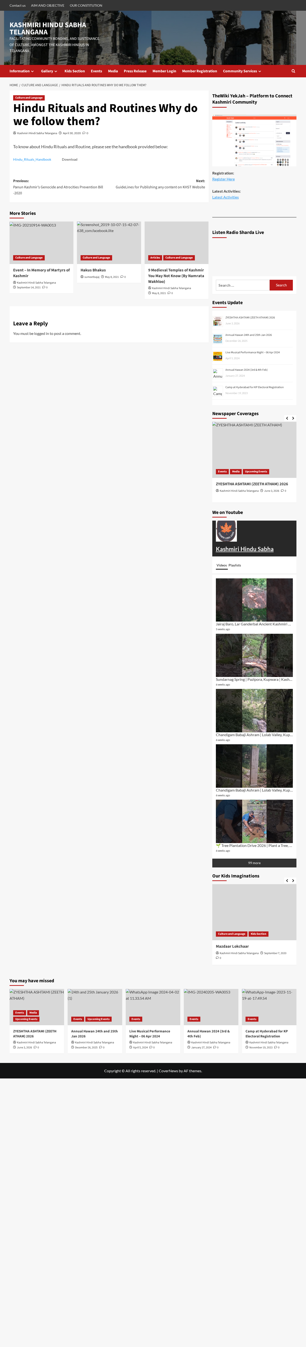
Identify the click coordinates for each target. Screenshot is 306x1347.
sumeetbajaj (91, 277)
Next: (160, 184)
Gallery (47, 71)
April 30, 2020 (72, 133)
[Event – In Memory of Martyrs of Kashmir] (41, 243)
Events (96, 71)
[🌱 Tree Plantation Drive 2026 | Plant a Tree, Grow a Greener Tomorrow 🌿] (254, 821)
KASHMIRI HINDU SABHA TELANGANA (48, 28)
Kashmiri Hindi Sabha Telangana (37, 133)
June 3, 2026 (271, 491)
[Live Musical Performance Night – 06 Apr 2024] (153, 1007)
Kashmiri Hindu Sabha (245, 548)
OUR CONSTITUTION (86, 5)
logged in (41, 333)
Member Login (164, 71)
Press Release (135, 71)
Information (20, 71)
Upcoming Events (256, 472)
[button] (293, 71)
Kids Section (75, 71)
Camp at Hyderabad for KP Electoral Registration (254, 387)
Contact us (18, 5)
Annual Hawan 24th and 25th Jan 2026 (248, 335)
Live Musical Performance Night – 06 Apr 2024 (252, 352)
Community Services (240, 71)
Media (113, 71)
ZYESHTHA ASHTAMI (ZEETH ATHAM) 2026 (250, 318)
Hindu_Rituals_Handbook (32, 159)
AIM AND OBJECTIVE (47, 5)
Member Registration (199, 71)
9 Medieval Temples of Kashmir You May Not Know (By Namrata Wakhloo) (176, 276)
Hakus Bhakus (93, 270)
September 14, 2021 (29, 287)
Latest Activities (225, 197)
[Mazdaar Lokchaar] (254, 912)
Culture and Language (29, 98)
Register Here (223, 179)
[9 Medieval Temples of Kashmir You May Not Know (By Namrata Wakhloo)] (176, 243)
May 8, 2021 (112, 277)
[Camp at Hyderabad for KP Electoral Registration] (269, 1007)
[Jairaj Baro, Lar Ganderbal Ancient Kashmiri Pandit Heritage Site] (254, 600)
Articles (155, 258)
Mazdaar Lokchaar (232, 946)
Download (69, 159)
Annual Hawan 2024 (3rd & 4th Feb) (246, 370)
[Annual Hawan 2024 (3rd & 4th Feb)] (211, 1007)
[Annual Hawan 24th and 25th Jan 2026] (95, 1007)
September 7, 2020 (275, 953)
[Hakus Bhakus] (109, 243)
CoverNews (168, 1070)
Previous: (58, 187)
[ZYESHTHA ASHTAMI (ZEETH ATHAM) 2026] (254, 450)
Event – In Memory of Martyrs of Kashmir (41, 273)
